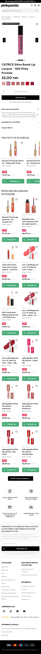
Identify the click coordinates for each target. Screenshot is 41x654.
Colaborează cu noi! (28, 593)
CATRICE (17, 17)
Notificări (5, 635)
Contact (24, 589)
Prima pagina (7, 17)
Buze (32, 17)
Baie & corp (6, 586)
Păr (3, 573)
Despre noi (25, 599)
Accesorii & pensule (8, 580)
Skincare (5, 570)
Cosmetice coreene (9, 590)
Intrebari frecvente (28, 586)
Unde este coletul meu (29, 575)
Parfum (4, 576)
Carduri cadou (26, 596)
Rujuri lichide (6, 19)
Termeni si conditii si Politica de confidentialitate (19, 628)
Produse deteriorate (9, 593)
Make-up (25, 17)
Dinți (3, 583)
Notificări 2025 (7, 632)
